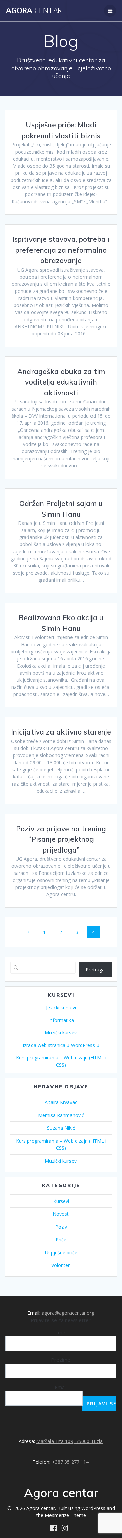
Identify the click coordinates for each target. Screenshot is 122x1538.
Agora (34, 10)
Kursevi (61, 1201)
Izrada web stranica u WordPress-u (61, 1045)
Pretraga (95, 969)
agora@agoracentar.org (68, 1313)
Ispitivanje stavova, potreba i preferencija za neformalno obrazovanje (61, 250)
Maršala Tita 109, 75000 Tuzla (69, 1441)
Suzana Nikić (61, 1128)
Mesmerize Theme (65, 1515)
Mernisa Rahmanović (61, 1115)
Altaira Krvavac (61, 1102)
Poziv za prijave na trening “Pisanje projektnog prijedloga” (61, 839)
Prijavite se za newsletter (60, 1319)
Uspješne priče (61, 1252)
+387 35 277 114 (70, 1462)
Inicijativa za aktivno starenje (61, 731)
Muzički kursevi (61, 1032)
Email (61, 1387)
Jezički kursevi (61, 1007)
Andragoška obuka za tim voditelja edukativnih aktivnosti (61, 382)
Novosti (61, 1214)
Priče (61, 1239)
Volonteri (61, 1265)
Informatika (61, 1020)
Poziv (61, 1227)
